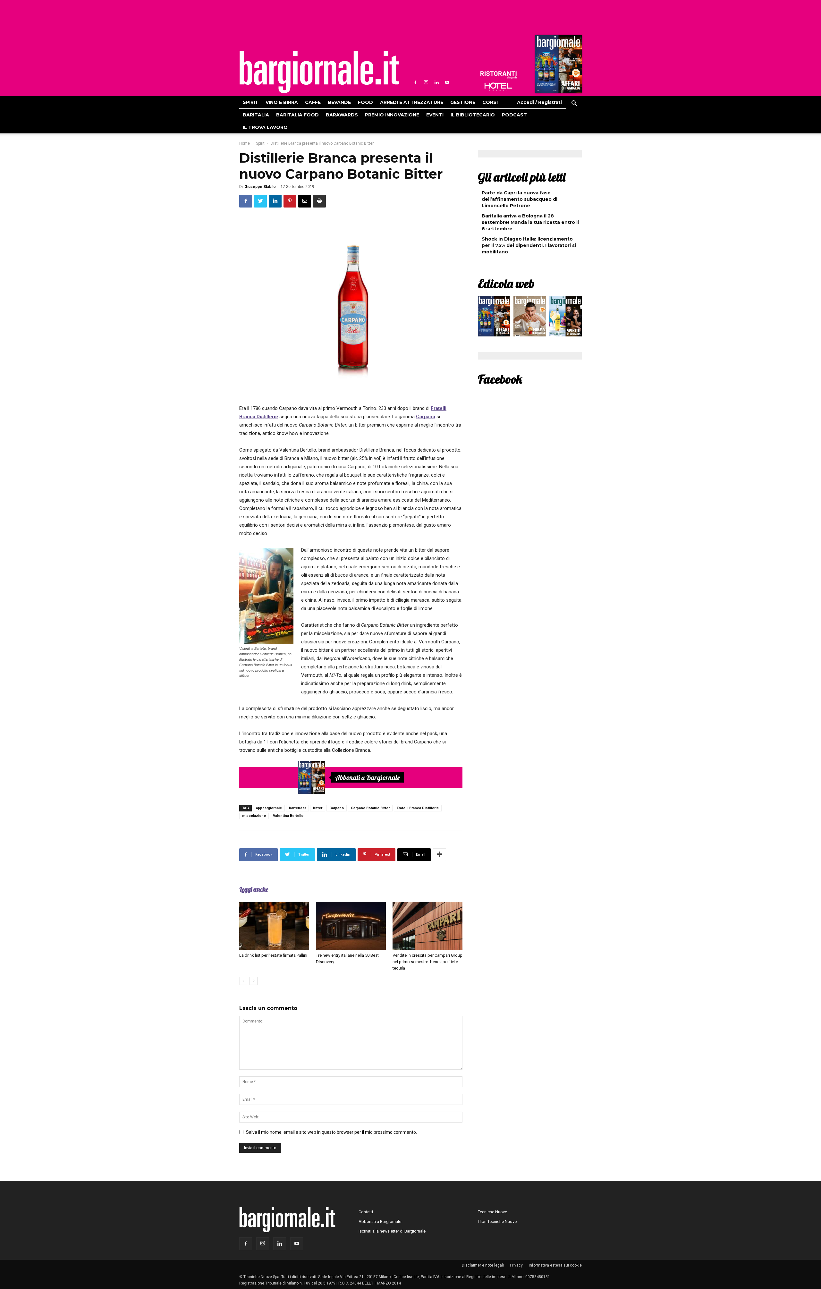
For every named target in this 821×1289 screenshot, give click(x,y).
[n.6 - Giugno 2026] (529, 318)
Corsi (490, 102)
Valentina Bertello (288, 816)
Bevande (339, 102)
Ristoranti (498, 75)
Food (365, 102)
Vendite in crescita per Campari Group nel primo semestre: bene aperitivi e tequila (427, 962)
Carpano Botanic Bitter (370, 808)
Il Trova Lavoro (265, 127)
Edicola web (506, 283)
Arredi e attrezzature (411, 102)
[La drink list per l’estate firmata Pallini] (274, 926)
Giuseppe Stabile (260, 186)
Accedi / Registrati (539, 102)
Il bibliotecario (473, 115)
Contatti (366, 1211)
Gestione (462, 102)
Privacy (516, 1265)
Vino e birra (282, 102)
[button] (574, 104)
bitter (317, 808)
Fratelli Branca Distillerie (418, 808)
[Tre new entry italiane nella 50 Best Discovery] (351, 926)
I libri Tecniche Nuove (497, 1221)
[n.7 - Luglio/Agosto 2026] (558, 65)
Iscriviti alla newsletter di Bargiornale (392, 1231)
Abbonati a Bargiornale (367, 777)
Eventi (435, 115)
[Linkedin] (436, 82)
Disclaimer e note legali (483, 1265)
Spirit (250, 102)
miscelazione (254, 816)
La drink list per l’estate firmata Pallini (273, 955)
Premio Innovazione (392, 115)
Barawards (342, 115)
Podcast (514, 115)
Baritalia (256, 115)
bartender (297, 808)
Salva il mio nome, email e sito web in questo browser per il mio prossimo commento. (331, 1132)
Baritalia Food (297, 115)
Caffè (313, 102)
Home (244, 143)
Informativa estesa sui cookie (555, 1265)
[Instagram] (426, 82)
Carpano (336, 808)
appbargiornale (269, 808)
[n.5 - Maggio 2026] (565, 318)
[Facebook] (415, 82)
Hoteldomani (498, 86)
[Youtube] (447, 82)
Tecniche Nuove (492, 1211)
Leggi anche (253, 889)
